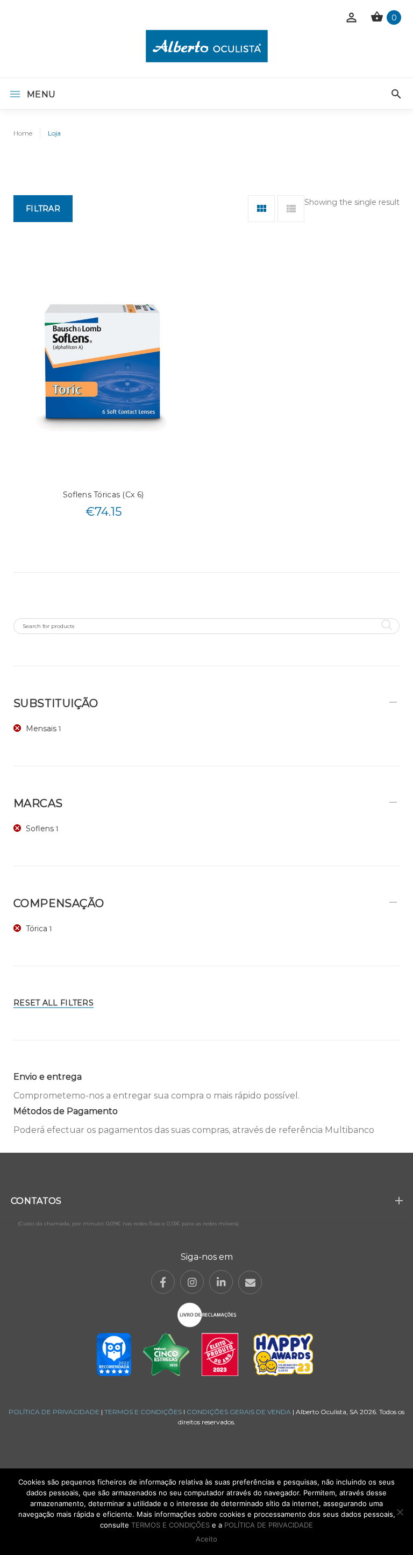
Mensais (41, 728)
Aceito (206, 1539)
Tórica (36, 928)
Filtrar (43, 208)
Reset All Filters (53, 1003)
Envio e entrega (47, 1077)
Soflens (40, 828)
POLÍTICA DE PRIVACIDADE (54, 1412)
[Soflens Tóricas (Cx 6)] (103, 367)
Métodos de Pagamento (65, 1111)
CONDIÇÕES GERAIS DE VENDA (240, 1412)
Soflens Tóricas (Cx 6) (103, 495)
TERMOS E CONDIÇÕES (143, 1412)
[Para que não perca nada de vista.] (207, 46)
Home (22, 133)
